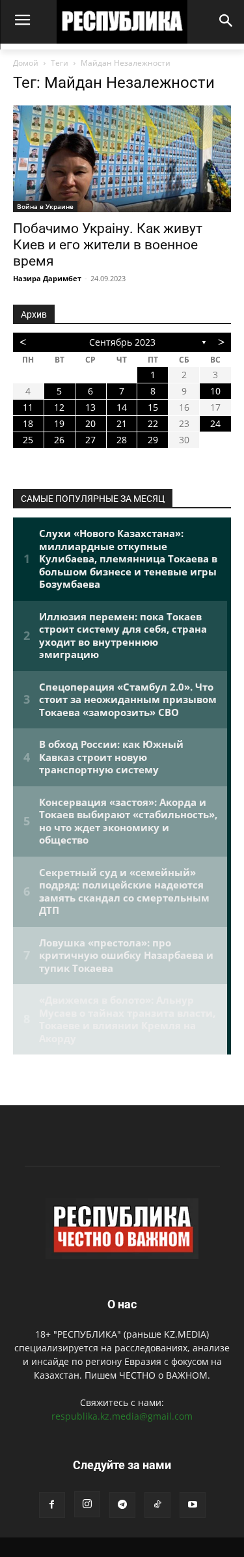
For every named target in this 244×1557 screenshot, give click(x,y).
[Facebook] (52, 1505)
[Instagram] (87, 1504)
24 (215, 423)
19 (59, 423)
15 (153, 407)
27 (90, 440)
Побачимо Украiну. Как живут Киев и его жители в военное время (107, 245)
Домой (25, 62)
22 (153, 423)
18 (28, 423)
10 (215, 391)
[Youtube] (193, 1505)
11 (28, 407)
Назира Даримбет (47, 278)
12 (59, 407)
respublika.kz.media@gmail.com (122, 1416)
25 (28, 440)
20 (90, 423)
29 (153, 440)
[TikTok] (157, 1505)
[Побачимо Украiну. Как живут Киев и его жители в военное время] (122, 158)
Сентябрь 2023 (122, 342)
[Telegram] (122, 1505)
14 (121, 407)
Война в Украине (45, 206)
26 (59, 440)
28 (121, 440)
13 (90, 407)
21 (121, 423)
